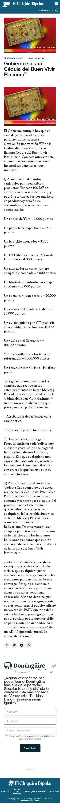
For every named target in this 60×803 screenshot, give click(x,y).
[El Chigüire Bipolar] (23, 4)
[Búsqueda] (56, 10)
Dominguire (44, 10)
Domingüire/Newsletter (35, 791)
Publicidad (54, 791)
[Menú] (56, 3)
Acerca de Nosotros (17, 791)
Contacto (5, 791)
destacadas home (13, 58)
